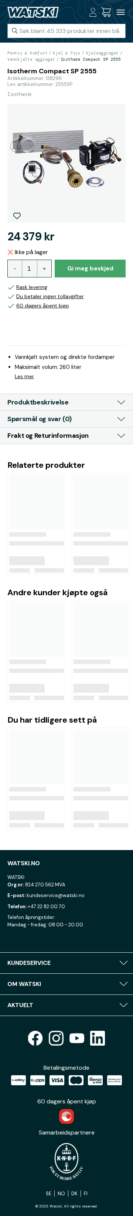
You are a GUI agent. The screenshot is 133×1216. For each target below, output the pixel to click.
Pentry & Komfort (27, 53)
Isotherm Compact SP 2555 (91, 59)
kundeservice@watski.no (56, 895)
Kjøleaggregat (102, 53)
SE (48, 1193)
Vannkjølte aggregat (31, 59)
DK (74, 1193)
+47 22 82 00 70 (46, 906)
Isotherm (19, 94)
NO (61, 1193)
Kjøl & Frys (67, 53)
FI (86, 1193)
